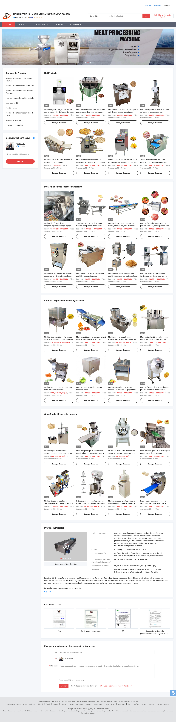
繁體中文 (40, 704)
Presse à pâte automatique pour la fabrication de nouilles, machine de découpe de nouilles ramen (153, 503)
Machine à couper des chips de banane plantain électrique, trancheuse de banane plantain (154, 389)
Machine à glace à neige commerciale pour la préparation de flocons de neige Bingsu (58, 112)
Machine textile (11, 108)
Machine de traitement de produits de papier (20, 114)
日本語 (48, 704)
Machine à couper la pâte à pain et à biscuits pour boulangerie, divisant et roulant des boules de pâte (121, 503)
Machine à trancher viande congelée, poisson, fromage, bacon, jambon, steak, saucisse (155, 225)
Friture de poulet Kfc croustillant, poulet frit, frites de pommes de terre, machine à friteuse (122, 162)
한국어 (107, 704)
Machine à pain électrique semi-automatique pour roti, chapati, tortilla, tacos (58, 453)
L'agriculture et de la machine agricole (20, 98)
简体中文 (32, 704)
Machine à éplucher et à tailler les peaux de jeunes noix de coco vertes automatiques (155, 112)
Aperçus (135, 701)
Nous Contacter (76, 24)
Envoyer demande (59, 123)
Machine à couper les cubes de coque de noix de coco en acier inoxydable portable (123, 112)
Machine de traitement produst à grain (20, 86)
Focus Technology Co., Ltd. (86, 709)
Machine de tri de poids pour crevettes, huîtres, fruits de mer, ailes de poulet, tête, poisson (122, 225)
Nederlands (121, 704)
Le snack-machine (12, 103)
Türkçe (144, 704)
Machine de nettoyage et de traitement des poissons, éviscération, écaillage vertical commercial (58, 276)
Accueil (8, 24)
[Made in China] (17, 5)
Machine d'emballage (14, 120)
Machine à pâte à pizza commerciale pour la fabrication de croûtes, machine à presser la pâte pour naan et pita (90, 453)
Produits (24, 24)
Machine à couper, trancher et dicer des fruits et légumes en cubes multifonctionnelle (58, 389)
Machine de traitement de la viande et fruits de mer (20, 91)
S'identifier (147, 5)
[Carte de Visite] (34, 138)
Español (63, 704)
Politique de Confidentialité (86, 701)
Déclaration (56, 701)
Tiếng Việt (151, 704)
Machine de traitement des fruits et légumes (19, 79)
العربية (113, 704)
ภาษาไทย (136, 704)
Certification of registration (91, 631)
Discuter (22, 146)
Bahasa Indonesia (163, 704)
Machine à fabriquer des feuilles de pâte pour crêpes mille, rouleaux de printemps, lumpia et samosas (155, 453)
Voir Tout (47, 592)
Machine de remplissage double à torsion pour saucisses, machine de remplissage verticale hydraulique (153, 276)
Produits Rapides (124, 701)
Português (79, 704)
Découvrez (59, 24)
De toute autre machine (14, 125)
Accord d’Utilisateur (68, 701)
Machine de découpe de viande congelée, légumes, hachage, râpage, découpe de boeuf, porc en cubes (57, 225)
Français (55, 704)
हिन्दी (129, 704)
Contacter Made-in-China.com (107, 701)
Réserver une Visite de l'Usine (66, 564)
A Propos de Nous (41, 24)
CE (123, 631)
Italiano (88, 704)
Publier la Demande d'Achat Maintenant (116, 686)
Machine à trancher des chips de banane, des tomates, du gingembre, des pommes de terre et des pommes (123, 389)
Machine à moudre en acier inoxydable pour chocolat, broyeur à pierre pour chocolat (90, 112)
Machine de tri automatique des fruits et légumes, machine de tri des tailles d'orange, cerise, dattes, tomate (91, 339)
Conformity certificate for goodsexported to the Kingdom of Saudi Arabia (155, 633)
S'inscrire (157, 5)
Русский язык (97, 704)
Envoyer (64, 686)
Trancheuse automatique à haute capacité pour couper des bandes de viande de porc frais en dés (153, 162)
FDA (59, 631)
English (24, 704)
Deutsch (71, 704)
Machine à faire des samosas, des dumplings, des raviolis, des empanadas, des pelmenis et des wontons (91, 162)
